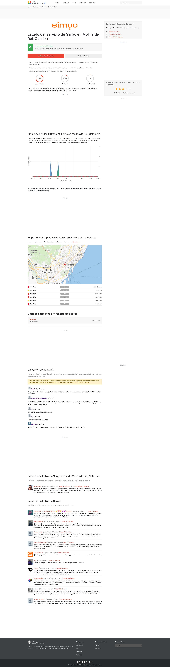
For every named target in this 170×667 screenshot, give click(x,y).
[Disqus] (65, 408)
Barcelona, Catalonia (82, 486)
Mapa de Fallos (85, 56)
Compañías (65, 3)
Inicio (57, 3)
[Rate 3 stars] (123, 89)
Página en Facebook (115, 34)
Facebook (98, 648)
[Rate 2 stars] (120, 89)
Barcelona (76, 242)
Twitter (97, 645)
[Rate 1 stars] (116, 89)
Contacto (92, 3)
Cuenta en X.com (114, 31)
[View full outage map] (65, 264)
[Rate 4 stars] (126, 89)
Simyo (44, 7)
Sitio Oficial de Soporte (116, 37)
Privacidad (82, 3)
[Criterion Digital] (85, 662)
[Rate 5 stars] (129, 89)
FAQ (74, 3)
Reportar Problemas (47, 56)
